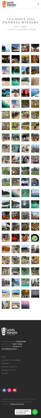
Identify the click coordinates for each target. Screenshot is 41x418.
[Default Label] (14, 390)
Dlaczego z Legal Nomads (11, 360)
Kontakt (5, 373)
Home (16, 26)
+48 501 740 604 (17, 344)
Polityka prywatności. (17, 404)
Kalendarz (5, 363)
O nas (4, 357)
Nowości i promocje (9, 367)
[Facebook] (4, 390)
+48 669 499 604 (20, 341)
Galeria (24, 26)
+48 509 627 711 (17, 346)
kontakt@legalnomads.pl (9, 349)
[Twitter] (9, 390)
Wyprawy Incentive (9, 370)
